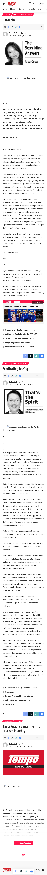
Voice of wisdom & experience (17, 700)
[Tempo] (11, 3)
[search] (30, 4)
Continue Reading (23, 843)
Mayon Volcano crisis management (19, 347)
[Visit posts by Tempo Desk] (5, 34)
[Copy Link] (16, 27)
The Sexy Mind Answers (22, 14)
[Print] (20, 27)
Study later (9, 704)
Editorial (8, 721)
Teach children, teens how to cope (19, 338)
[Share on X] (12, 27)
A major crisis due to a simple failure (20, 330)
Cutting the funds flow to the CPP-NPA (21, 334)
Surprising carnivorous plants (17, 342)
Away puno (9, 692)
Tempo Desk (13, 33)
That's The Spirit (20, 363)
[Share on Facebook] (8, 27)
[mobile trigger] (5, 3)
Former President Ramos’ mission (19, 696)
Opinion (7, 14)
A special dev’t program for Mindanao (21, 687)
